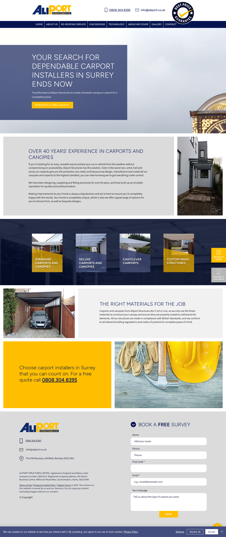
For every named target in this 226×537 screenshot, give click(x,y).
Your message (139, 490)
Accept (211, 531)
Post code (137, 461)
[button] (138, 24)
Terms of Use (25, 485)
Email (135, 475)
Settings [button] (180, 531)
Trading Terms (64, 485)
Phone (136, 448)
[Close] (222, 531)
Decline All (195, 531)
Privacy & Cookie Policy (44, 485)
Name (135, 435)
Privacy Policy (131, 531)
